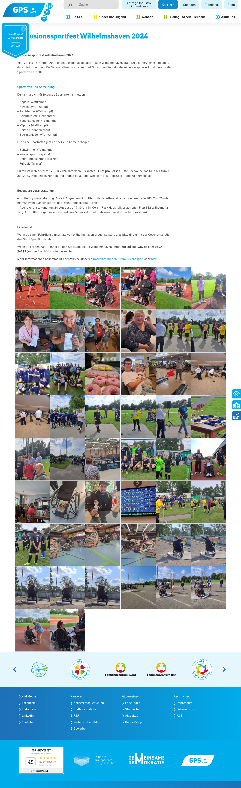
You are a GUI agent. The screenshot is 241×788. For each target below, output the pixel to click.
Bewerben (80, 728)
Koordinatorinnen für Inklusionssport (118, 259)
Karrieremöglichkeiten (89, 703)
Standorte (211, 5)
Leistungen (132, 703)
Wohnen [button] (147, 17)
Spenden (189, 5)
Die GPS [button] (77, 17)
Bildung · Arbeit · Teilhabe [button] (187, 17)
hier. (154, 259)
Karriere (168, 5)
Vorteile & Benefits (86, 722)
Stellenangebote (85, 709)
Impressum (184, 703)
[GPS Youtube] (44, 18)
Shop (231, 5)
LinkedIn (28, 715)
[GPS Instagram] (47, 12)
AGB (180, 715)
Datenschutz (185, 709)
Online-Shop (133, 722)
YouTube (28, 722)
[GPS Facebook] (49, 6)
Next (225, 669)
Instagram (29, 709)
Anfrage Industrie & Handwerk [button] (139, 4)
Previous (16, 669)
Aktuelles (228, 17)
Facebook (28, 703)
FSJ (76, 715)
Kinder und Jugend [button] (112, 17)
